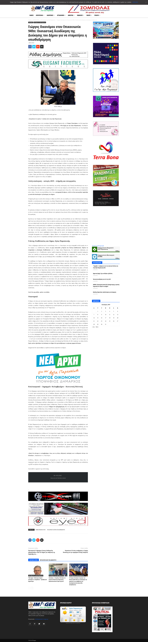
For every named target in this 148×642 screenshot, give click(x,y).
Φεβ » (97, 327)
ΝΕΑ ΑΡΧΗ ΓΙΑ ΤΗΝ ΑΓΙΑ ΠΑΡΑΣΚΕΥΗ (56, 529)
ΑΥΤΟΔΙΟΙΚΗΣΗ (60, 15)
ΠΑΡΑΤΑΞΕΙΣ (36, 20)
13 (117, 314)
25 (109, 321)
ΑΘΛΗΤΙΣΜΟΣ (50, 15)
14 (94, 318)
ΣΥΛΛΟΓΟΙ (96, 15)
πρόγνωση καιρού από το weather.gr (73, 623)
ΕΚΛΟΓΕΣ (88, 15)
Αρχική (29, 20)
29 (97, 324)
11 (109, 314)
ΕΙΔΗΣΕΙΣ (31, 15)
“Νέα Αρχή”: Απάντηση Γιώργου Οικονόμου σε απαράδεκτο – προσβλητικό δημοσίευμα (37, 579)
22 (97, 321)
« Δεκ (93, 327)
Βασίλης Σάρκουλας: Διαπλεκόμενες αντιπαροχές (104, 292)
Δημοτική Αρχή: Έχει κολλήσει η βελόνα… (103, 273)
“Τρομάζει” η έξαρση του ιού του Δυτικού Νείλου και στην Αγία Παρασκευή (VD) (105, 267)
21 (94, 321)
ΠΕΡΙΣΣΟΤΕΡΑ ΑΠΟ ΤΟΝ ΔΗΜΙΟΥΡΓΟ (48, 560)
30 (101, 324)
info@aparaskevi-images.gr (41, 619)
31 (105, 324)
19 (113, 318)
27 (117, 321)
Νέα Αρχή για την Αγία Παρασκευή (48, 20)
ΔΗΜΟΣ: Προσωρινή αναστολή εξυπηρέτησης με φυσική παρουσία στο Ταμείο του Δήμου (106, 285)
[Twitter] (39, 624)
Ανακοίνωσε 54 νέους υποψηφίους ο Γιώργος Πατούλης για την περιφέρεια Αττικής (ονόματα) (75, 551)
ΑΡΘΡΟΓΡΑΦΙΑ (39, 15)
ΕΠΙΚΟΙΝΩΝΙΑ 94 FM (40, 529)
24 (105, 321)
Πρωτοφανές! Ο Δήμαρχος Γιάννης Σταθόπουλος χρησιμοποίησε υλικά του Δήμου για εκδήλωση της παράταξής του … (41, 552)
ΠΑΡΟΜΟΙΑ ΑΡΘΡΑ (33, 560)
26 (113, 321)
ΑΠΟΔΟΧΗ (135, 2)
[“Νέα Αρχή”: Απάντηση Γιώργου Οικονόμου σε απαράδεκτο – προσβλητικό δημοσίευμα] (37, 570)
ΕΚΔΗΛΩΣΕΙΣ (80, 15)
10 (105, 314)
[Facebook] (30, 624)
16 (101, 318)
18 (109, 318)
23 (101, 321)
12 (113, 314)
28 (94, 324)
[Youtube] (44, 624)
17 (105, 318)
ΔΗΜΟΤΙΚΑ (70, 15)
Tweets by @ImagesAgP (98, 245)
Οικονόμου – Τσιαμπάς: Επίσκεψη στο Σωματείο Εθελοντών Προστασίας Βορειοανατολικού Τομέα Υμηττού (57, 579)
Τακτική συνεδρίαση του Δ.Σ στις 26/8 (102, 279)
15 (97, 318)
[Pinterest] (34, 624)
